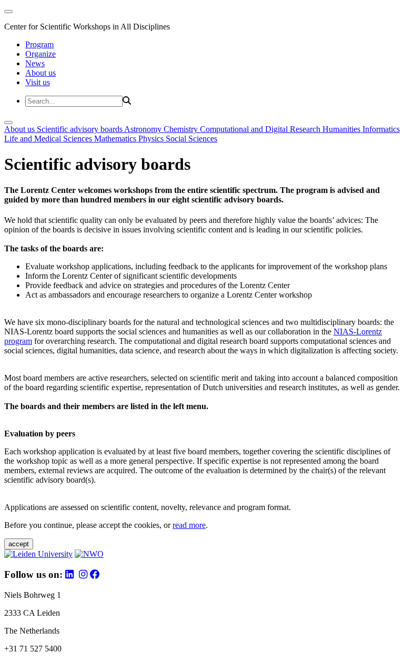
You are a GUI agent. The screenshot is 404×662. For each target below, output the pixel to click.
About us (40, 72)
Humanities (342, 129)
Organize (40, 53)
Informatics (381, 129)
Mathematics (116, 138)
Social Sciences (191, 138)
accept (18, 544)
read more (189, 525)
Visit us (37, 82)
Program (39, 44)
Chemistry (182, 129)
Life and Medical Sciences (49, 138)
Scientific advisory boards (80, 129)
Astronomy (144, 129)
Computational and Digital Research (261, 129)
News (35, 63)
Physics (152, 138)
